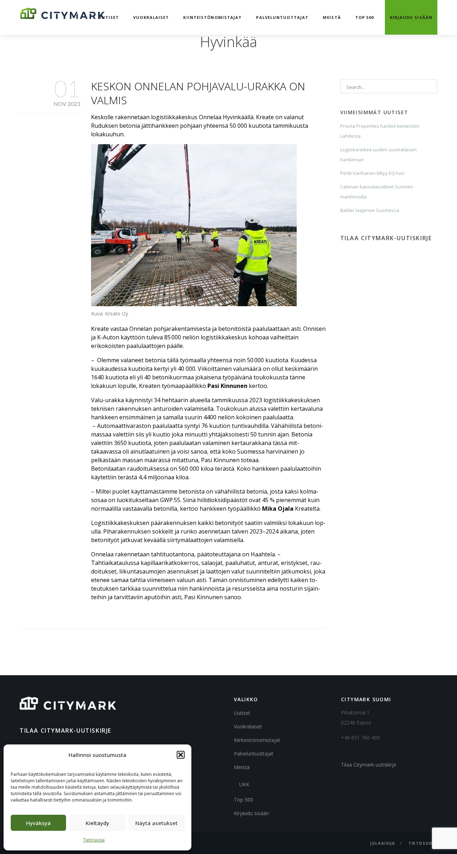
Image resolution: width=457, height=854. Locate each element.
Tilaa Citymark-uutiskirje (368, 764)
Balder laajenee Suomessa (369, 210)
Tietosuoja (94, 840)
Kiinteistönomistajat (212, 17)
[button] (180, 754)
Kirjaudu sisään (411, 17)
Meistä (332, 17)
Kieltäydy (97, 823)
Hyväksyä (38, 823)
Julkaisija (382, 843)
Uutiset (108, 17)
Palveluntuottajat (282, 17)
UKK (244, 784)
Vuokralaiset (151, 17)
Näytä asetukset (156, 823)
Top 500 (364, 17)
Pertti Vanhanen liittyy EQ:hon (372, 173)
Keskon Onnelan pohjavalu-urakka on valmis (198, 93)
